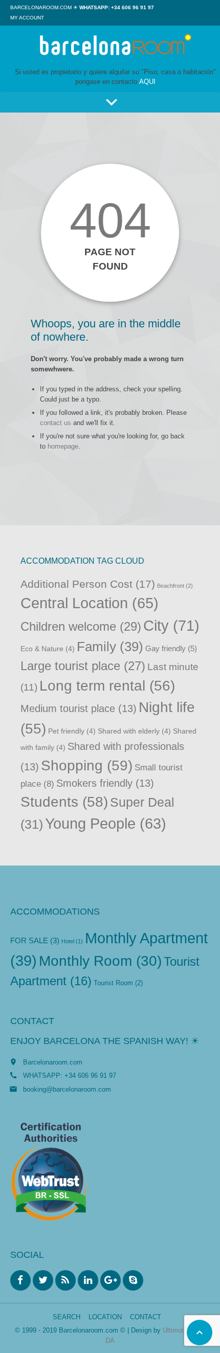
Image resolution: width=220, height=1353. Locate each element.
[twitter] (43, 1280)
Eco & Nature (47, 649)
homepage (63, 446)
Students (64, 802)
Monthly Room (100, 961)
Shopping (87, 765)
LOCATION (105, 1317)
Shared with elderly (134, 731)
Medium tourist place (78, 708)
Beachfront (175, 586)
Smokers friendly (105, 783)
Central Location (89, 603)
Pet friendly (72, 731)
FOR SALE (34, 940)
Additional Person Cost (87, 584)
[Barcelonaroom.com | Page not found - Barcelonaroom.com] (115, 46)
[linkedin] (88, 1280)
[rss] (65, 1280)
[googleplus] (110, 1280)
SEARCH (66, 1317)
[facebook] (20, 1280)
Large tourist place (82, 666)
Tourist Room (118, 983)
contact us (55, 423)
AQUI (147, 81)
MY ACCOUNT (27, 17)
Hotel (72, 941)
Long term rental (107, 686)
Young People (105, 823)
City (171, 625)
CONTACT (145, 1317)
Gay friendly (171, 649)
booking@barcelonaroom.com (67, 1089)
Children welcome (80, 626)
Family (110, 646)
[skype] (133, 1280)
